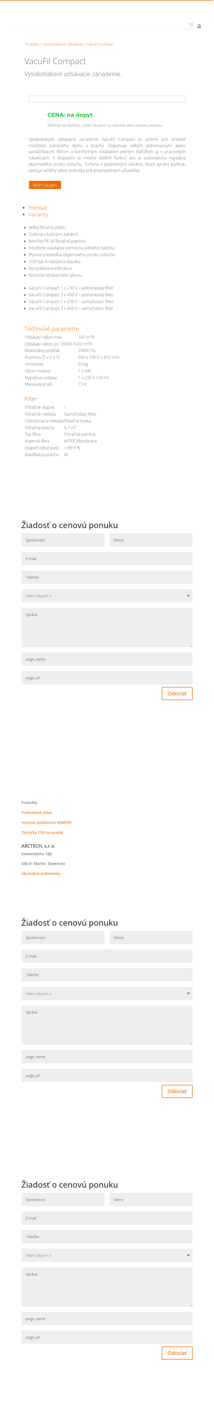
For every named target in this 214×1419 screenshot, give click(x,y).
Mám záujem (45, 185)
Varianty (38, 214)
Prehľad (37, 207)
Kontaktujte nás (46, 787)
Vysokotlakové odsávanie (63, 44)
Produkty (32, 44)
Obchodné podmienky (40, 873)
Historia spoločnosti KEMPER (46, 822)
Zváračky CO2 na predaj (42, 832)
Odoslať (177, 693)
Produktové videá (36, 812)
